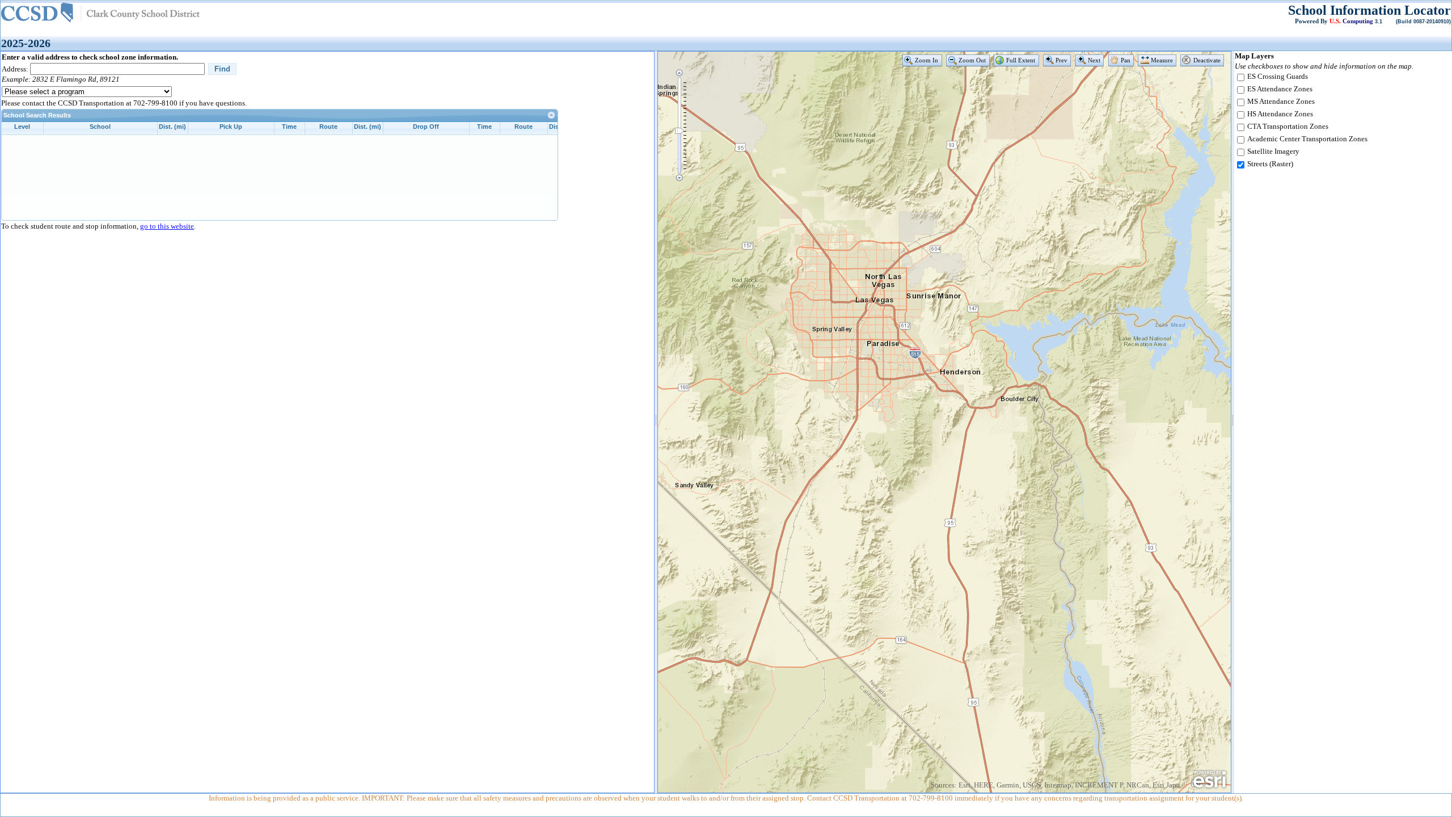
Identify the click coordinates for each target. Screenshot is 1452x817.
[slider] (679, 131)
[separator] (656, 422)
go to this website (167, 226)
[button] (922, 60)
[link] (552, 115)
